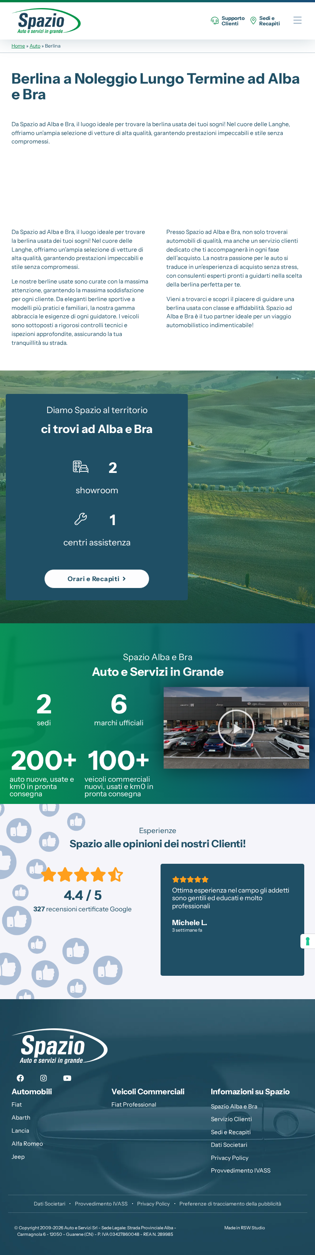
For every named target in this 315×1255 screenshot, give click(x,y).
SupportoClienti (233, 20)
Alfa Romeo (27, 1143)
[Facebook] (20, 1078)
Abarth (21, 1117)
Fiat (17, 1104)
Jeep (18, 1156)
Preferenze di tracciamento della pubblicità (230, 1204)
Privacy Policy (230, 1157)
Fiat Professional (133, 1104)
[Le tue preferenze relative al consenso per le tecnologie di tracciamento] (307, 941)
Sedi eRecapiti (269, 20)
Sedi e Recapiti (231, 1132)
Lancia (20, 1130)
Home (18, 46)
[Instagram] (44, 1078)
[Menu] (297, 21)
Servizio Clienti (231, 1119)
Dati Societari (229, 1144)
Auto (35, 46)
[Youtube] (67, 1078)
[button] (96, 579)
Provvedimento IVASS (240, 1170)
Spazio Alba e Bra (234, 1106)
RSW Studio (253, 1227)
